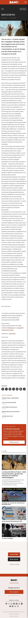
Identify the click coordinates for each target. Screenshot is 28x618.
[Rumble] (13, 606)
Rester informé (14, 559)
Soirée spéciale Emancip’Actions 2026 (12, 521)
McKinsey (11, 328)
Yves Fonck (12, 333)
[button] (26, 2)
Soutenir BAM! (14, 554)
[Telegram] (17, 389)
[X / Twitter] (9, 604)
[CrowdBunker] (15, 606)
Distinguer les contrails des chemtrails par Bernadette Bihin (13, 503)
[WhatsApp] (13, 389)
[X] (6, 389)
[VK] (20, 389)
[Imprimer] (24, 389)
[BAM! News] (14, 2)
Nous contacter (14, 592)
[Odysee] (18, 606)
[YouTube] (10, 606)
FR (2, 8)
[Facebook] (2, 389)
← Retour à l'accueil (14, 564)
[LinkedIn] (10, 389)
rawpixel (19, 328)
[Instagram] (11, 604)
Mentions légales (14, 616)
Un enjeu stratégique (7, 538)
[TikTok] (19, 604)
